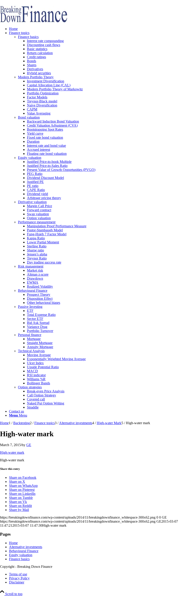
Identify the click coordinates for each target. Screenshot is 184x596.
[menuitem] (96, 29)
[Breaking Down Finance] (33, 21)
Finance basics (19, 559)
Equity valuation (20, 555)
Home (13, 543)
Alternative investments (25, 547)
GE (28, 445)
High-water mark (12, 452)
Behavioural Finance (23, 551)
